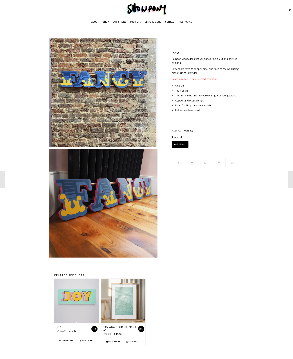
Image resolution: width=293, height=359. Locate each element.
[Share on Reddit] (232, 162)
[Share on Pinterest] (218, 162)
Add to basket (180, 144)
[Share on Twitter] (192, 162)
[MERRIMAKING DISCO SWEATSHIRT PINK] (290, 179)
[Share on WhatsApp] (205, 162)
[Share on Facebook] (178, 162)
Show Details (87, 340)
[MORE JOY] (2, 179)
